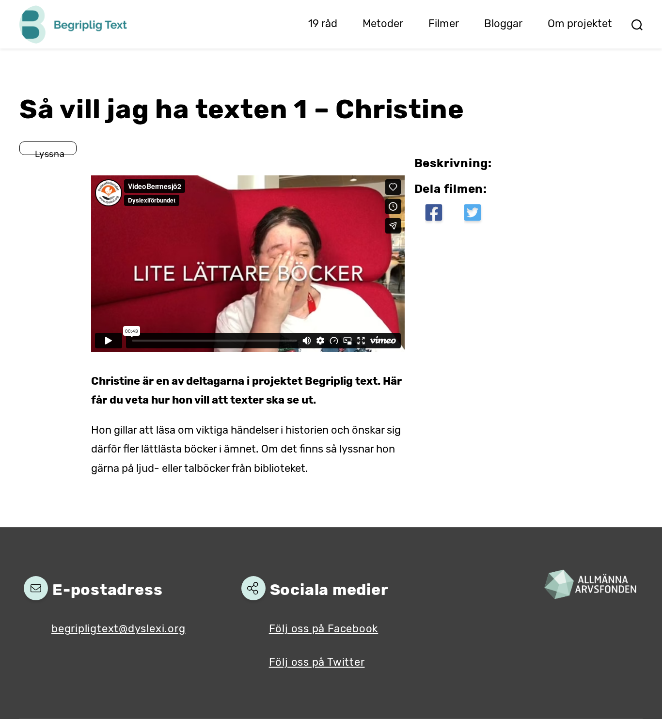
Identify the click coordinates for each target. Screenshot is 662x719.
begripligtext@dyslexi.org (118, 628)
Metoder (383, 23)
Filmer (443, 23)
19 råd (322, 23)
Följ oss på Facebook (323, 628)
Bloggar (503, 23)
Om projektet (580, 23)
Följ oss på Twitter (317, 662)
